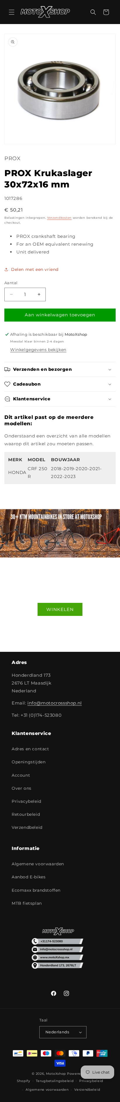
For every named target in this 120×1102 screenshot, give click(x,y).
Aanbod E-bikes (28, 877)
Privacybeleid (26, 801)
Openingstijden (28, 762)
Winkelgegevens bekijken (38, 349)
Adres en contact (30, 748)
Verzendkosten (59, 218)
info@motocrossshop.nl (54, 703)
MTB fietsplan (27, 903)
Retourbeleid (26, 814)
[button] (11, 12)
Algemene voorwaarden (38, 863)
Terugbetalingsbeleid (54, 1081)
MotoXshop (56, 1074)
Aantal (10, 282)
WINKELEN (60, 609)
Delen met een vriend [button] (35, 269)
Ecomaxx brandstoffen (36, 890)
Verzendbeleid (27, 827)
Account (21, 775)
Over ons (21, 788)
